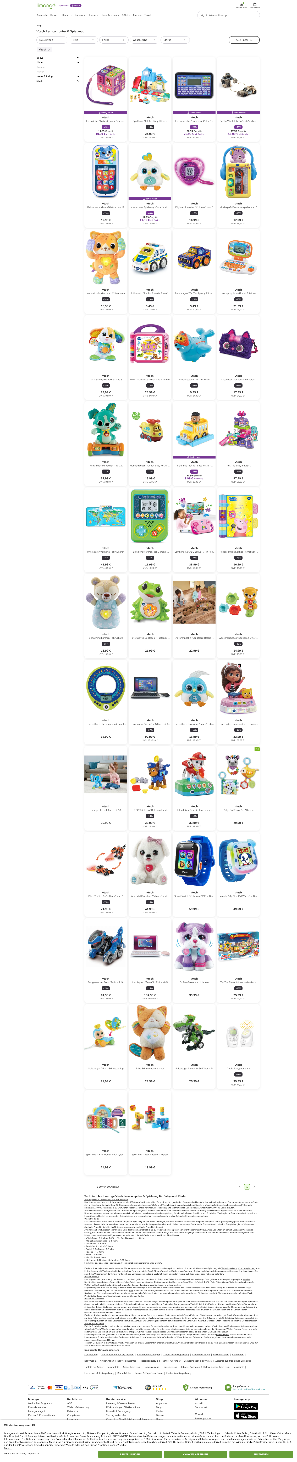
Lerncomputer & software (198, 1360)
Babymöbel (90, 1360)
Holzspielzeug (91, 1271)
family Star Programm (40, 1403)
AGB (69, 1403)
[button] (255, 5)
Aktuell (199, 1403)
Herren (111, 1340)
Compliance (73, 1415)
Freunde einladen (37, 1407)
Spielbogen (135, 1282)
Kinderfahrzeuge (201, 1354)
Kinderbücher (124, 1373)
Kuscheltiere (90, 1354)
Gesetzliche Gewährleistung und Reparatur (129, 1419)
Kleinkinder (98, 1298)
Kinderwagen (107, 1360)
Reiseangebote (203, 1418)
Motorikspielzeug (149, 1360)
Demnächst (201, 1407)
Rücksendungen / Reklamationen (123, 1407)
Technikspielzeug (229, 1268)
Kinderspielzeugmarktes (196, 1216)
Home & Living (44, 76)
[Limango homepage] (46, 5)
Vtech (120, 1342)
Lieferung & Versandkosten (120, 1403)
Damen (100, 1340)
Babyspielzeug (126, 1216)
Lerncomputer (222, 1334)
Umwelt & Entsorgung (118, 1411)
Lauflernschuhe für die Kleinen (117, 1354)
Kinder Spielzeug (131, 1367)
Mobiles (246, 1279)
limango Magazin (37, 1411)
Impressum (73, 1419)
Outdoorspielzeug (246, 1268)
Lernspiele (238, 1367)
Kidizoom (194, 1315)
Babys (39, 57)
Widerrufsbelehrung (78, 1407)
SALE (39, 81)
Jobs (30, 1419)
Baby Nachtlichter (126, 1360)
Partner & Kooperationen (41, 1415)
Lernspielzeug (138, 1274)
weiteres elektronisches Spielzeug (233, 1360)
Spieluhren (238, 1354)
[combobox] (228, 15)
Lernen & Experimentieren (149, 1373)
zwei (131, 1290)
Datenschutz (73, 1411)
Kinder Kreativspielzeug (178, 1373)
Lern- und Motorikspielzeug (99, 1373)
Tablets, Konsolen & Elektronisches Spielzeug (205, 1367)
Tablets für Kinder (93, 1367)
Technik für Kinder (170, 1360)
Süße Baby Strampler (148, 1354)
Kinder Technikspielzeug (176, 1354)
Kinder (39, 62)
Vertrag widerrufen (116, 1415)
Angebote (161, 1403)
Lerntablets (113, 1367)
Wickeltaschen (221, 1354)
